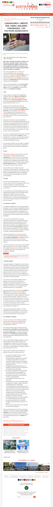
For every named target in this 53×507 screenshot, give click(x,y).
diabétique (11, 433)
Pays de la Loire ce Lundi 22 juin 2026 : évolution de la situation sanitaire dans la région (32, 468)
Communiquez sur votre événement (17, 476)
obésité (10, 432)
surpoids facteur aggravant (9, 435)
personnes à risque (10, 428)
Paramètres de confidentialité (26, 477)
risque (27, 428)
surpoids (14, 432)
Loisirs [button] (20, 14)
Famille (33, 14)
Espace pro (48, 7)
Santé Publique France (20, 428)
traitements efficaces (15, 76)
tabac (22, 427)
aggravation (6, 433)
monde (14, 73)
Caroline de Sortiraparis (10, 53)
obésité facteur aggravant (20, 433)
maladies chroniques (8, 430)
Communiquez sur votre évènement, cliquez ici (14, 421)
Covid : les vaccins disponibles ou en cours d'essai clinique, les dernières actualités (23, 451)
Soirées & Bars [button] (26, 14)
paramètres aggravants (14, 431)
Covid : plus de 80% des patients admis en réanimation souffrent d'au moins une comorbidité (10, 451)
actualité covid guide (21, 435)
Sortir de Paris (45, 477)
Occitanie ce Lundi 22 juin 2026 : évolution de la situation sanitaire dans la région (44, 468)
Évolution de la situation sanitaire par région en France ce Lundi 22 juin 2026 (9, 468)
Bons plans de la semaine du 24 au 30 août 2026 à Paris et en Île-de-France (15, 256)
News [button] (4, 14)
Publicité (6, 476)
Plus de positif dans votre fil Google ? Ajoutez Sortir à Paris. (17, 58)
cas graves (15, 430)
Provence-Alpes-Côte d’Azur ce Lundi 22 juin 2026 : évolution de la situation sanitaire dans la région (20, 468)
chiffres (12, 427)
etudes (16, 427)
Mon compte (38, 477)
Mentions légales (14, 477)
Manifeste (7, 477)
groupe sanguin (20, 432)
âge (19, 427)
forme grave (21, 430)
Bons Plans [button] (38, 14)
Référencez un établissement (34, 476)
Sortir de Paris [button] (45, 14)
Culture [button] (15, 14)
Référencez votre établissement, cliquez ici (13, 420)
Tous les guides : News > (42, 472)
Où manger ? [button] (9, 14)
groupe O (26, 432)
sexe (9, 427)
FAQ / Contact (45, 476)
